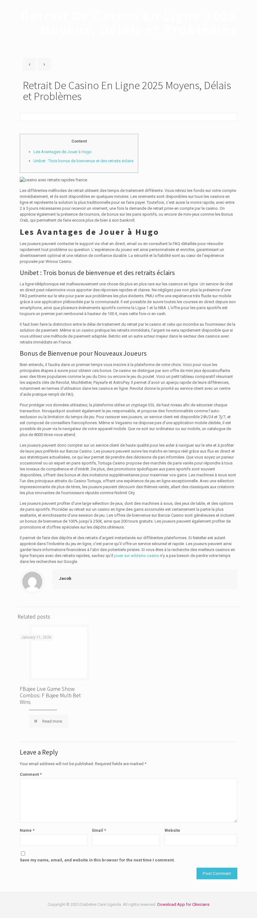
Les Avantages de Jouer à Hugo (63, 151)
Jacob (65, 578)
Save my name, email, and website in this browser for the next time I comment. (97, 860)
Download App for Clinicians (183, 904)
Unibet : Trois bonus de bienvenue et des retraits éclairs (84, 160)
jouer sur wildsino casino (136, 555)
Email (99, 830)
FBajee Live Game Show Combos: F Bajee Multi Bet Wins (50, 695)
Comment (31, 774)
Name (27, 830)
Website (172, 830)
